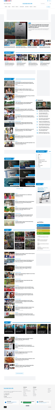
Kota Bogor (17, 285)
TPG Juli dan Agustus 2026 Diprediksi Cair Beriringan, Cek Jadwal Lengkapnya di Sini (43, 114)
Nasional (31, 6)
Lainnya (34, 6)
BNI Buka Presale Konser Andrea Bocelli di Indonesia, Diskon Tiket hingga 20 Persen (23, 267)
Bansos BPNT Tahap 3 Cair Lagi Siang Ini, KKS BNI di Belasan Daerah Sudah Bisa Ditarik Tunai (44, 127)
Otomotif (34, 395)
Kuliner (16, 206)
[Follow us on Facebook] (4, 0)
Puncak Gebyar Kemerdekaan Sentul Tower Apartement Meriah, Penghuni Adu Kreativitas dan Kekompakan (21, 64)
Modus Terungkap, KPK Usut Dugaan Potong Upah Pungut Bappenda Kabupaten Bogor (24, 215)
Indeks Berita (25, 395)
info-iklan (24, 393)
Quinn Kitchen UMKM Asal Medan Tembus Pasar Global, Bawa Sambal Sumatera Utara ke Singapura (33, 64)
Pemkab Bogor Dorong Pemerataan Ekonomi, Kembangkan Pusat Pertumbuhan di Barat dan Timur (24, 83)
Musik (16, 265)
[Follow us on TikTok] (10, 0)
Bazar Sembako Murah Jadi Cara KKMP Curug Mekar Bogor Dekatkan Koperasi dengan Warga (10, 64)
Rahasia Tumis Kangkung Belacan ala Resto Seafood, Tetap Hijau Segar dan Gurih (24, 209)
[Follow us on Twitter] (6, 0)
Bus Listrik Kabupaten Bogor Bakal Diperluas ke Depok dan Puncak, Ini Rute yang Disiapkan (9, 47)
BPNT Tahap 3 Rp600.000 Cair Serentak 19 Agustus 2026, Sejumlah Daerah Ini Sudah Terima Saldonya (44, 131)
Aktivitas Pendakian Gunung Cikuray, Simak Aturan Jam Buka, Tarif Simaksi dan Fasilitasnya (25, 314)
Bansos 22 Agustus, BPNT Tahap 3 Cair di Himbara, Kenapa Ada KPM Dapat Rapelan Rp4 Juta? (24, 90)
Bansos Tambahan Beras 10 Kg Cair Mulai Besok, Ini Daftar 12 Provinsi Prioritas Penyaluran (24, 202)
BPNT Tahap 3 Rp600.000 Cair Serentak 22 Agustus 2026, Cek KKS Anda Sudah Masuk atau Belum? (38, 26)
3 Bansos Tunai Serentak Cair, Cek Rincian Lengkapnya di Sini (23, 195)
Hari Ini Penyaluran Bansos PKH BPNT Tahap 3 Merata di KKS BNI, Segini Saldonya (45, 64)
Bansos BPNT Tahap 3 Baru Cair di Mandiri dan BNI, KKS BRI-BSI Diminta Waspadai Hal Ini (24, 136)
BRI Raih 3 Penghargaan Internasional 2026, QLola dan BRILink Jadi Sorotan (24, 352)
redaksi (24, 388)
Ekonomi (13, 6)
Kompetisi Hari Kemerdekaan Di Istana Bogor (19, 241)
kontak (24, 392)
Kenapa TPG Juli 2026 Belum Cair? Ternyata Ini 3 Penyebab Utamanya (44, 122)
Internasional (22, 6)
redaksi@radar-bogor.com (8, 397)
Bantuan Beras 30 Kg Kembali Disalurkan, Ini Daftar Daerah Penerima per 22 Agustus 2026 (32, 47)
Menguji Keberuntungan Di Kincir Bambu (30, 248)
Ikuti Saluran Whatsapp (27, 402)
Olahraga (49, 388)
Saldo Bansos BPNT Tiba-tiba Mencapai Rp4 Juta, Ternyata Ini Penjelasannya (25, 143)
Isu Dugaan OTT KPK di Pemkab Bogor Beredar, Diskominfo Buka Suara (44, 111)
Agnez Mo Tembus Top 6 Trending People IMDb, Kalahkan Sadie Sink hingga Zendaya (44, 47)
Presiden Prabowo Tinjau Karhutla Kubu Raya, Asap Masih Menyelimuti (24, 222)
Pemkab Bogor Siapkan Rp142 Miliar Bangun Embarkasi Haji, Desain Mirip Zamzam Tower (24, 123)
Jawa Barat (27, 6)
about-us (24, 394)
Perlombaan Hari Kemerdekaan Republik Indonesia (29, 237)
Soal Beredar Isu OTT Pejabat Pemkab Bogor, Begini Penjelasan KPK (43, 107)
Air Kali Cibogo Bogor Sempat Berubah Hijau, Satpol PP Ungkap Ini (21, 47)
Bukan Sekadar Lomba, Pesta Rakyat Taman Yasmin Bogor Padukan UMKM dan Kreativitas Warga (44, 117)
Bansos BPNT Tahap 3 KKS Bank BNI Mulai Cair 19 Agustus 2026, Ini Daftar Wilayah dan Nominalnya (44, 119)
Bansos (6, 6)
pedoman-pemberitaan (27, 390)
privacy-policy (25, 389)
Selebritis (16, 312)
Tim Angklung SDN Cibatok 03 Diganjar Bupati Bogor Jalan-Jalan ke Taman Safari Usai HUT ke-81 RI (25, 116)
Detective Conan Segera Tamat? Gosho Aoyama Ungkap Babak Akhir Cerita (25, 254)
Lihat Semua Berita (19, 373)
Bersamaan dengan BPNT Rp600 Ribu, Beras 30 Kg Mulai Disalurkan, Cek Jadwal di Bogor (24, 130)
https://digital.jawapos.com (42, 402)
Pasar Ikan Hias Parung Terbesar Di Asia (9, 247)
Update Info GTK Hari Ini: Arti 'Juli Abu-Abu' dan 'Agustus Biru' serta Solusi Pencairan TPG (44, 133)
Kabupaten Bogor (18, 101)
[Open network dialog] (47, 0)
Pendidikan (34, 394)
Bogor (9, 6)
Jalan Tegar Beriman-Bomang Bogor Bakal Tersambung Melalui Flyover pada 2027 (23, 103)
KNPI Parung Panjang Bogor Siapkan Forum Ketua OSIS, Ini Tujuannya (25, 274)
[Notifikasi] (49, 0)
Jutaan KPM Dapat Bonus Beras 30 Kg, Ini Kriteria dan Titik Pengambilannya (25, 96)
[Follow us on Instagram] (7, 0)
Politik (34, 392)
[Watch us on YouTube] (9, 0)
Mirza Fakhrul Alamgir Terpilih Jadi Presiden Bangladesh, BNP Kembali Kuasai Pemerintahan (24, 110)
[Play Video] (9, 327)
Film (15, 252)
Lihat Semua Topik (19, 188)
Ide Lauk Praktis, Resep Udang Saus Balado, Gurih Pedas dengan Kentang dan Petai (25, 359)
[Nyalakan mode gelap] (50, 0)
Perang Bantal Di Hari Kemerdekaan (18, 248)
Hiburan (17, 6)
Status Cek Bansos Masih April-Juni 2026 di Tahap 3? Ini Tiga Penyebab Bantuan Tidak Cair (44, 125)
